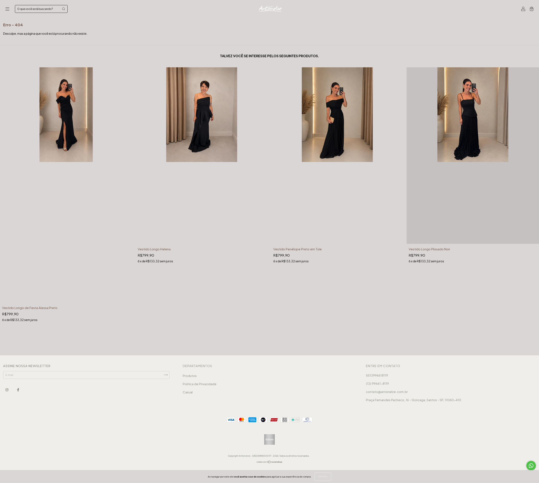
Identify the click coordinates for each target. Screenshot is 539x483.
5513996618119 (377, 375)
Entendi (323, 477)
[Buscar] (63, 8)
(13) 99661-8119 (377, 383)
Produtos (190, 376)
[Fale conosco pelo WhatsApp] (531, 465)
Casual (188, 392)
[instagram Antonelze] (7, 389)
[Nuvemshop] (269, 462)
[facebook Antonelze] (18, 389)
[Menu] (7, 9)
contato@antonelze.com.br (387, 392)
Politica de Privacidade (199, 384)
